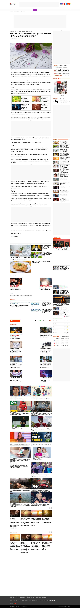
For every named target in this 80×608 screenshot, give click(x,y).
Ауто (48, 9)
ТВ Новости (53, 9)
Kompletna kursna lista (65, 336)
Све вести (55, 139)
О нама (47, 600)
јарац (18, 295)
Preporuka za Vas (13, 275)
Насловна (11, 9)
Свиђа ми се (37, 320)
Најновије (55, 65)
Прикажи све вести (58, 75)
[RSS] (69, 139)
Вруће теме (12, 299)
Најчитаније (61, 65)
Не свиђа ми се (46, 320)
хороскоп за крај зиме (28, 295)
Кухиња (26, 9)
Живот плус (21, 9)
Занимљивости (40, 9)
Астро (35, 9)
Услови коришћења (52, 600)
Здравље (16, 9)
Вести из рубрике (13, 532)
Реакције (65, 65)
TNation (68, 606)
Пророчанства (17, 11)
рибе (11, 295)
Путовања (31, 9)
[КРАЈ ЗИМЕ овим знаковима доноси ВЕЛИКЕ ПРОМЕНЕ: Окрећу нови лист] (31, 56)
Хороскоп (11, 11)
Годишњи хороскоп (62, 98)
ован (14, 295)
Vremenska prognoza (57, 318)
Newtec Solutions (63, 606)
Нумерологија (23, 11)
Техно (45, 9)
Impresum (11, 603)
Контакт (15, 603)
